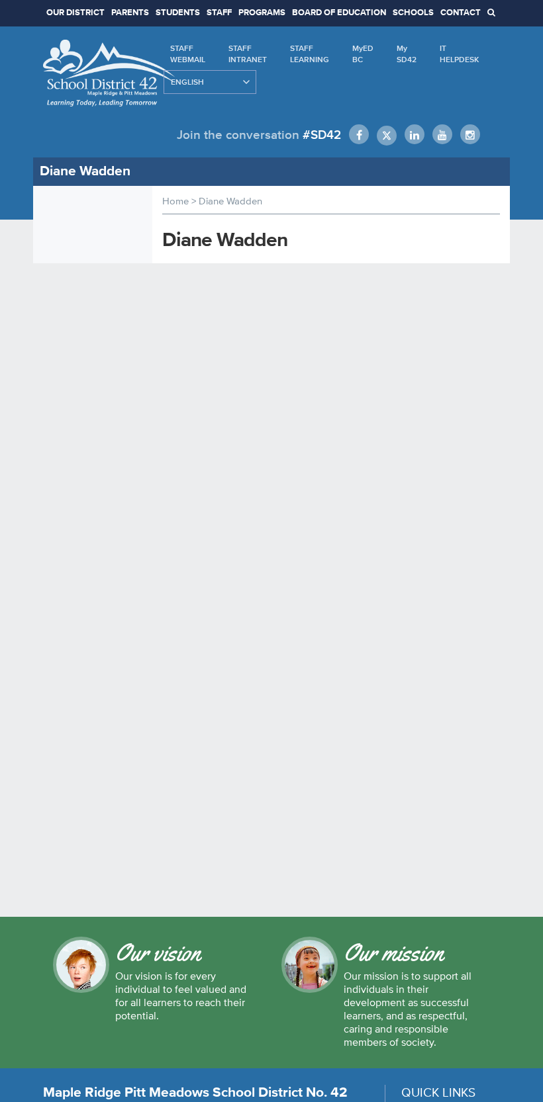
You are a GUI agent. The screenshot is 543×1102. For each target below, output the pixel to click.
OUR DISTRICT (75, 13)
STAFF (219, 13)
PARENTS (130, 13)
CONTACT (460, 13)
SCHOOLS (413, 13)
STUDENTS (178, 13)
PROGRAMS (261, 13)
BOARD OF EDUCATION (339, 13)
